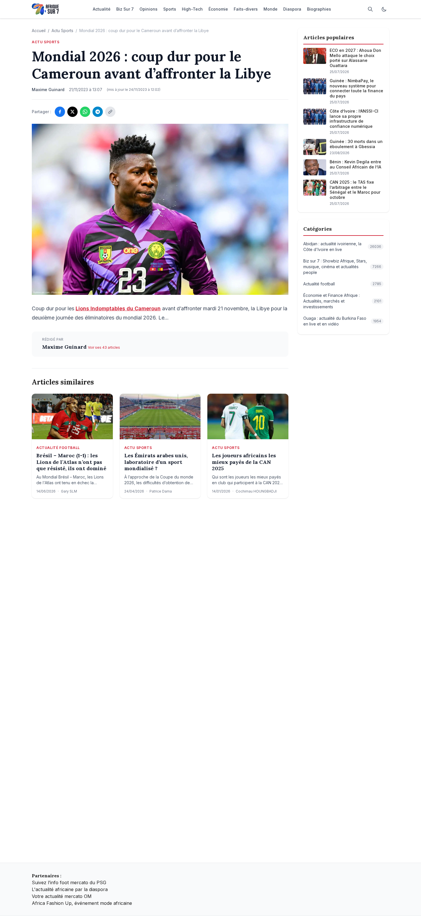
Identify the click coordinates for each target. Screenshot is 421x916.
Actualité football (58, 448)
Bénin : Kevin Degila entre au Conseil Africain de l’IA (355, 164)
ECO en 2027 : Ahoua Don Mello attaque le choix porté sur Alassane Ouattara (355, 58)
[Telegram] (98, 112)
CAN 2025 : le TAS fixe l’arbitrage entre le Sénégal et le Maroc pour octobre (355, 190)
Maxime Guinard (65, 347)
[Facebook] (60, 112)
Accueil (39, 30)
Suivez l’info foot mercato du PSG (69, 882)
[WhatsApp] (85, 112)
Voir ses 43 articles (104, 347)
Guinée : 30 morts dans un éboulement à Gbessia (356, 144)
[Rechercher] (370, 9)
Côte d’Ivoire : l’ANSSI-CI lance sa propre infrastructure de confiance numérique (354, 119)
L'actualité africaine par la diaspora (70, 889)
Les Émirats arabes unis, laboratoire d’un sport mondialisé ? (156, 462)
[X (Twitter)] (72, 112)
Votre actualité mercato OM (62, 896)
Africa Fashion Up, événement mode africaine (82, 903)
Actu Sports (62, 30)
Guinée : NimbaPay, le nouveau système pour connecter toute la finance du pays (356, 88)
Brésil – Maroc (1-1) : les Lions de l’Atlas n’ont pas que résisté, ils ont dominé (71, 462)
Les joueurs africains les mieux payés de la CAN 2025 (244, 462)
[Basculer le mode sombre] (384, 9)
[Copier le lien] (110, 112)
